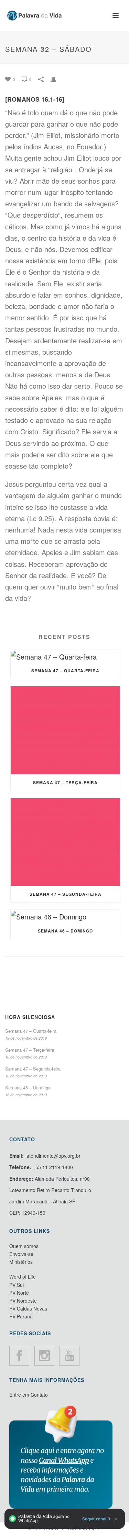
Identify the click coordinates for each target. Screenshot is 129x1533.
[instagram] (44, 1356)
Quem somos (24, 1246)
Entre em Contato (28, 1394)
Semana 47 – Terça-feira (65, 782)
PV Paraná (21, 1316)
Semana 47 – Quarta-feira (65, 670)
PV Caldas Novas (28, 1308)
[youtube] (69, 1356)
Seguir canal (94, 1518)
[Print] (57, 78)
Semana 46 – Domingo (65, 931)
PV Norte (19, 1292)
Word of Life (22, 1276)
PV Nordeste (23, 1300)
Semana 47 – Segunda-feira (65, 894)
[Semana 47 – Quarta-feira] (65, 656)
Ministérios (21, 1261)
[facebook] (19, 1356)
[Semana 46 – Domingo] (65, 916)
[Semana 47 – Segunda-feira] (65, 842)
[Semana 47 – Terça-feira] (65, 730)
